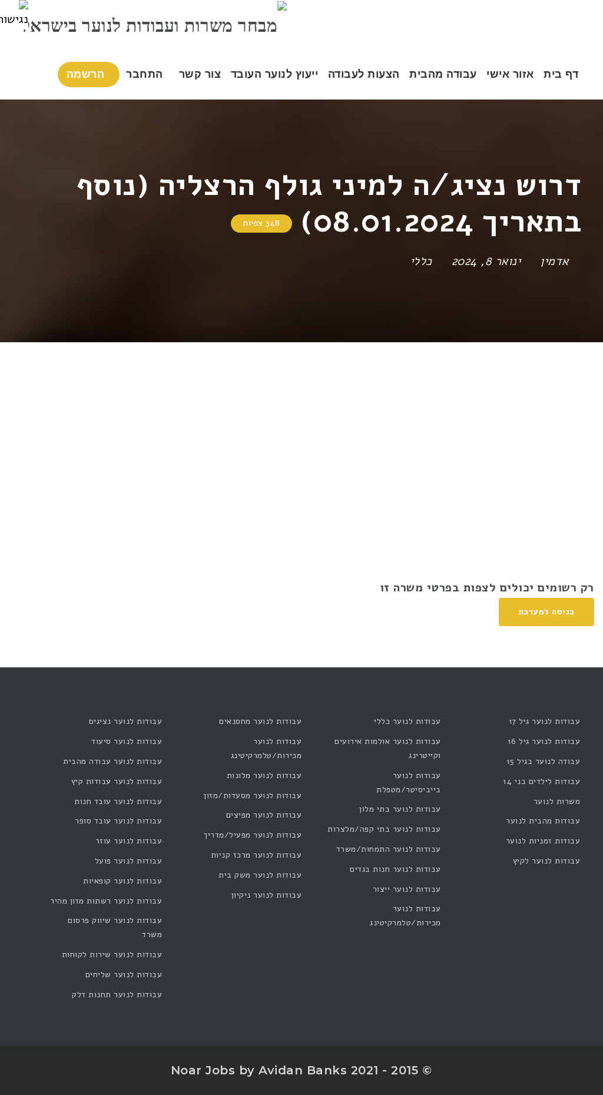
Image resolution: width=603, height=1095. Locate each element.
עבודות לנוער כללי (407, 721)
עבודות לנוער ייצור (407, 889)
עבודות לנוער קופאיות (122, 880)
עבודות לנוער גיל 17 (545, 721)
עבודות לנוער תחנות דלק (117, 994)
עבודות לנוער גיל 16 (544, 741)
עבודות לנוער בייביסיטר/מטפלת (408, 782)
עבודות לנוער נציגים (126, 721)
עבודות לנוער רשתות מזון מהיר (106, 901)
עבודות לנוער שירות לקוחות (112, 954)
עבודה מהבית (443, 74)
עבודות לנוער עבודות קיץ (117, 781)
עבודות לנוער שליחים (124, 974)
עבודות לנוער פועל (129, 860)
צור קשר (200, 74)
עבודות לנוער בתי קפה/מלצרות (384, 829)
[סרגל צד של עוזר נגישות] (14, 14)
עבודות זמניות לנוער (543, 840)
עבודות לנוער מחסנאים (260, 721)
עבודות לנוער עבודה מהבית (112, 761)
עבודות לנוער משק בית (260, 875)
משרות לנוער (557, 801)
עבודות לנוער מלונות (264, 775)
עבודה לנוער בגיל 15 (543, 761)
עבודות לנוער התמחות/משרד (388, 849)
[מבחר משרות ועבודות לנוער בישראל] (154, 24)
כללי (421, 261)
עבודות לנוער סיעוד (126, 741)
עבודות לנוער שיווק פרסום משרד (115, 927)
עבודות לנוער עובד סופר (118, 820)
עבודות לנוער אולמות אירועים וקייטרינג (387, 748)
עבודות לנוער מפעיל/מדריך (252, 835)
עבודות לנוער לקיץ (547, 860)
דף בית (561, 74)
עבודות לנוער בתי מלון (400, 809)
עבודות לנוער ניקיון (266, 895)
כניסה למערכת (546, 611)
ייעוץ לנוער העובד (275, 74)
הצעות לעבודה (364, 74)
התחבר (146, 74)
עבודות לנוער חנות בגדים (395, 869)
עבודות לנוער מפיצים (264, 815)
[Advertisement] (301, 430)
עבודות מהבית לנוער (543, 820)
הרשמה (87, 74)
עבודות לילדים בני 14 (541, 781)
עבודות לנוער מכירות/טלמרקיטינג (405, 915)
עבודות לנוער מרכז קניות (256, 855)
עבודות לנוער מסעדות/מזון (253, 795)
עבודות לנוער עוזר (129, 840)
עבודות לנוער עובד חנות (118, 801)
